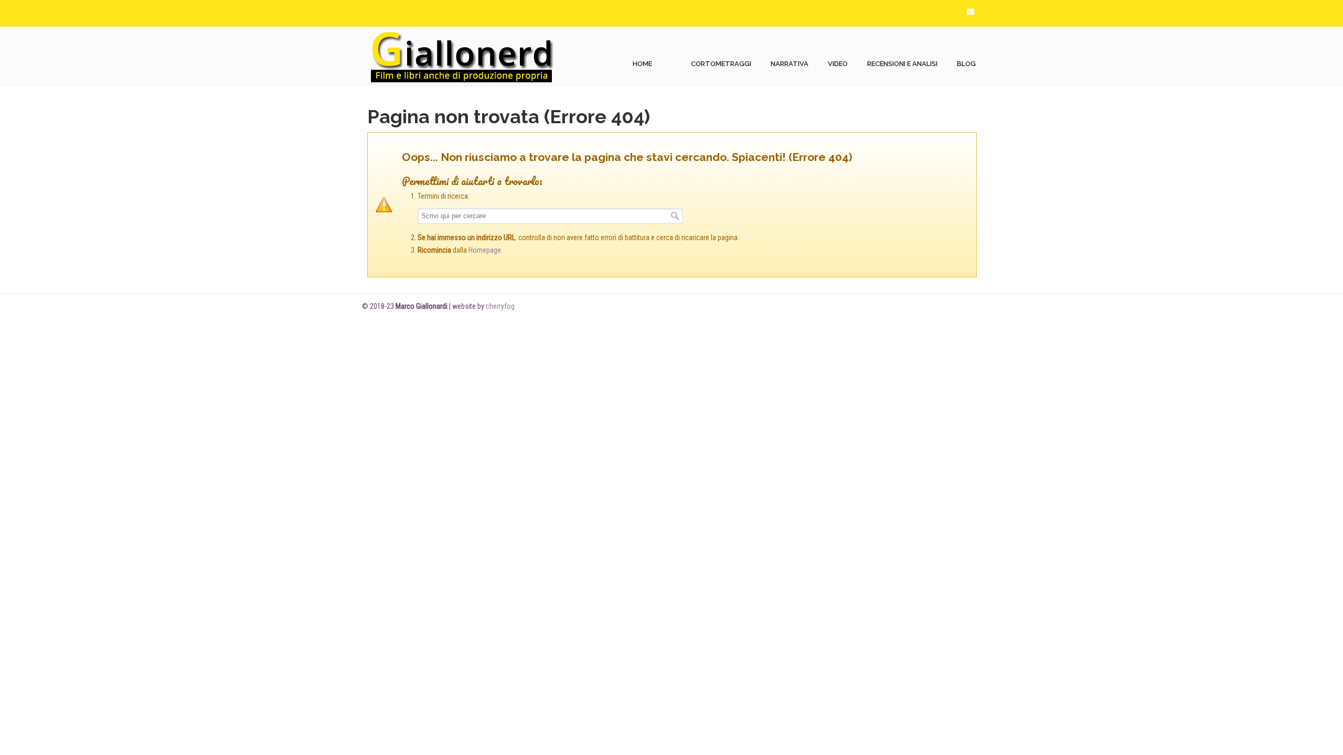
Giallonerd (461, 56)
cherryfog (500, 306)
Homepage (484, 250)
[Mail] (970, 12)
